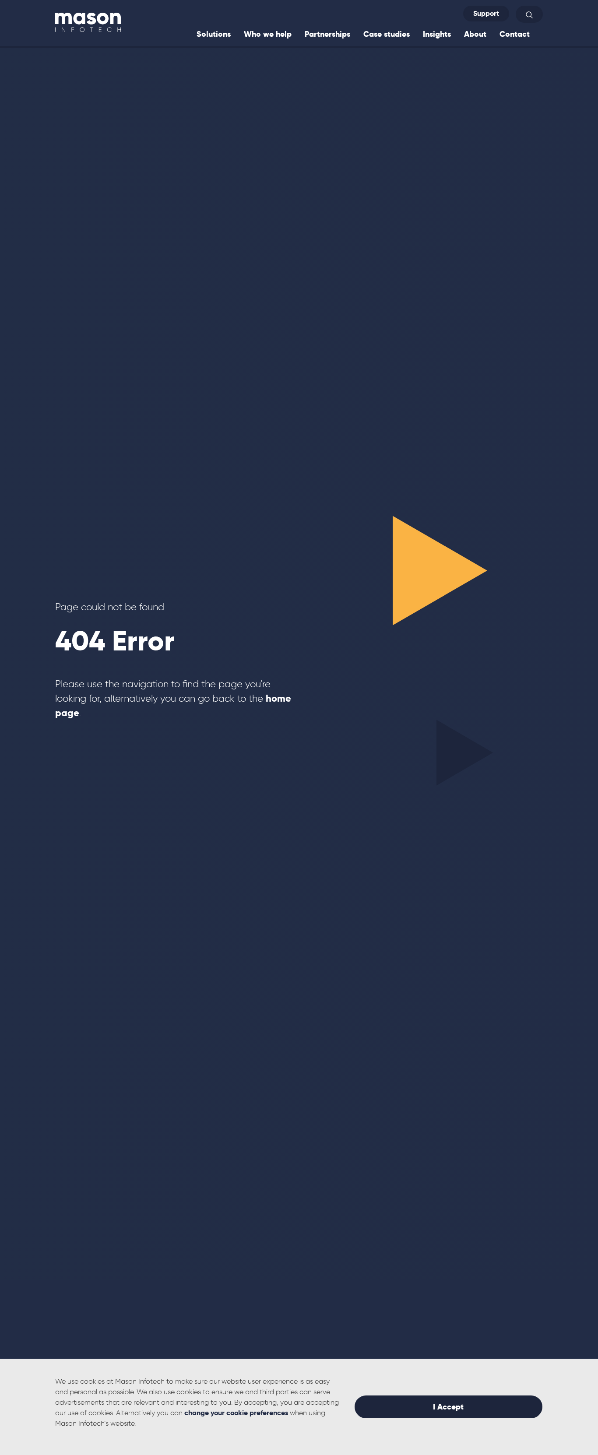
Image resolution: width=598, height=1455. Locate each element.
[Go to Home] (88, 22)
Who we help (268, 34)
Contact (515, 34)
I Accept (448, 1407)
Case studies (386, 34)
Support (486, 13)
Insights (437, 34)
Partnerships (327, 34)
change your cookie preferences (236, 1412)
